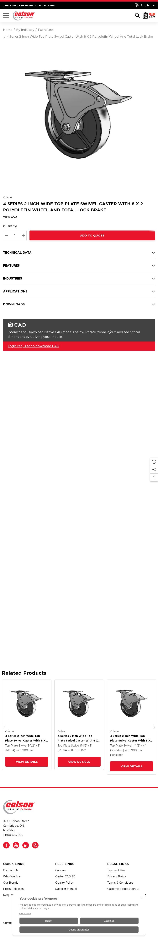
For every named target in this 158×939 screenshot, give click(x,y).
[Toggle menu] (6, 16)
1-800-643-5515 (13, 835)
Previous (4, 727)
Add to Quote (92, 235)
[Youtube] (16, 845)
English (146, 5)
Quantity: (10, 226)
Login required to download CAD (33, 346)
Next (154, 727)
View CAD (10, 217)
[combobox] (145, 5)
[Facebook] (6, 845)
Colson (7, 197)
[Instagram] (35, 845)
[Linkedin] (25, 845)
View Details (27, 762)
